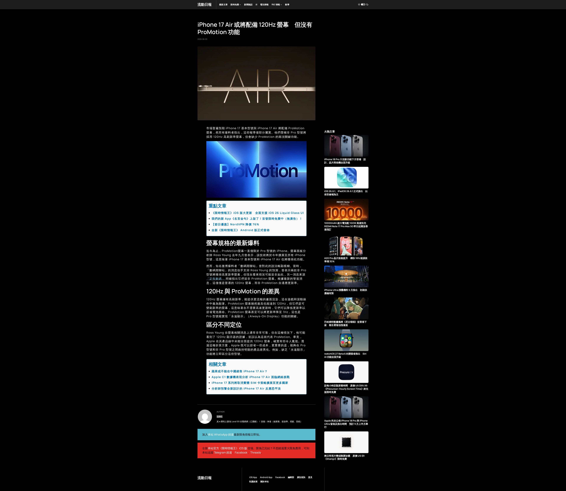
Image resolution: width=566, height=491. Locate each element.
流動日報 (205, 4)
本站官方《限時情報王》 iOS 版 (227, 448)
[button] (363, 4)
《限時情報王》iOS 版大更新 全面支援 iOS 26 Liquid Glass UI (258, 213)
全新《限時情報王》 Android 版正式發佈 (241, 230)
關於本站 (264, 481)
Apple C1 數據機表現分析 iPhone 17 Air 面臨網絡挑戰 (251, 377)
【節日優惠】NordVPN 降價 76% (235, 224)
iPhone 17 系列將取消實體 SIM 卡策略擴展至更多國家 (250, 383)
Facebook (241, 452)
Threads (255, 452)
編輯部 (291, 477)
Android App (266, 477)
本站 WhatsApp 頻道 (221, 434)
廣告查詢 (301, 477)
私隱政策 (253, 481)
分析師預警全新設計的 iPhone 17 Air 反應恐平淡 (246, 388)
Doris (220, 416)
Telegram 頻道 (223, 452)
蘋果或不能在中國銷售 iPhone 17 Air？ (240, 371)
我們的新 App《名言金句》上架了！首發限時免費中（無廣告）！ (257, 219)
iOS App (253, 477)
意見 (310, 477)
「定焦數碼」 (216, 279)
